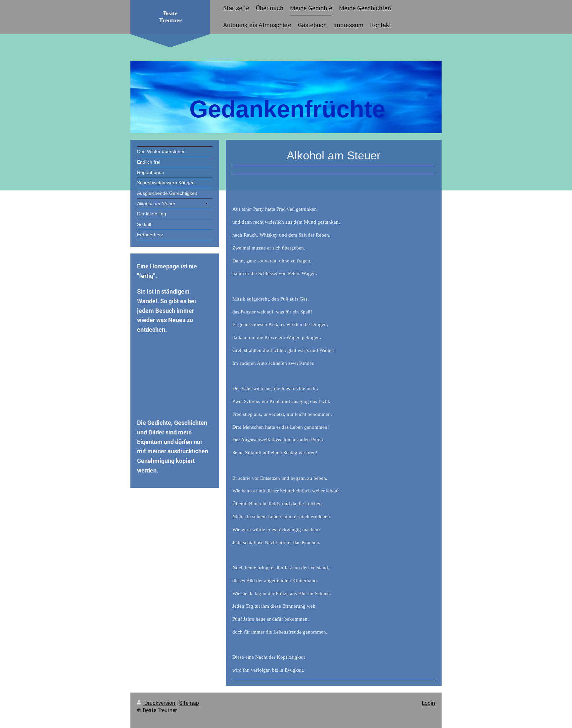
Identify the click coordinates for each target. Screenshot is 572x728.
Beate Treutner (170, 17)
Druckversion (159, 702)
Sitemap (189, 702)
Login (428, 702)
